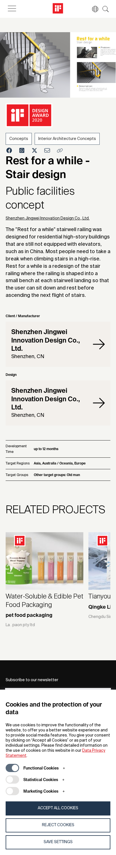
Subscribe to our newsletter (32, 680)
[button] (92, 9)
